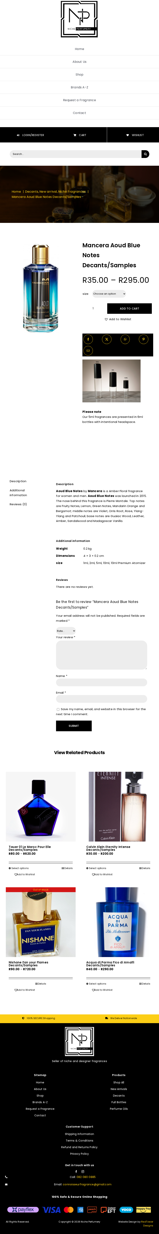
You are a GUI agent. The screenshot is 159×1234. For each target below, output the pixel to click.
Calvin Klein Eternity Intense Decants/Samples (108, 848)
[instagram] (82, 1171)
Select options (20, 868)
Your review (65, 637)
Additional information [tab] (18, 492)
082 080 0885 (86, 1177)
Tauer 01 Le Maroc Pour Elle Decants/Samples (30, 848)
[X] (106, 339)
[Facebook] (88, 339)
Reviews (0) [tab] (18, 504)
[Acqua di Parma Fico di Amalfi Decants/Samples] (118, 922)
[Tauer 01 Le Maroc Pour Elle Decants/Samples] (41, 807)
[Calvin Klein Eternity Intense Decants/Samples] (118, 807)
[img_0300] (41, 287)
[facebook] (76, 1171)
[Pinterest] (143, 339)
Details (68, 868)
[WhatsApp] (125, 339)
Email (61, 693)
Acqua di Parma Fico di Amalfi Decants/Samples (110, 963)
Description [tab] (18, 481)
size (86, 294)
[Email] (88, 350)
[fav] (79, 1028)
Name (61, 676)
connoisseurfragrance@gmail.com (87, 1184)
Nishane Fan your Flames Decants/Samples (28, 963)
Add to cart (129, 308)
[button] (117, 319)
